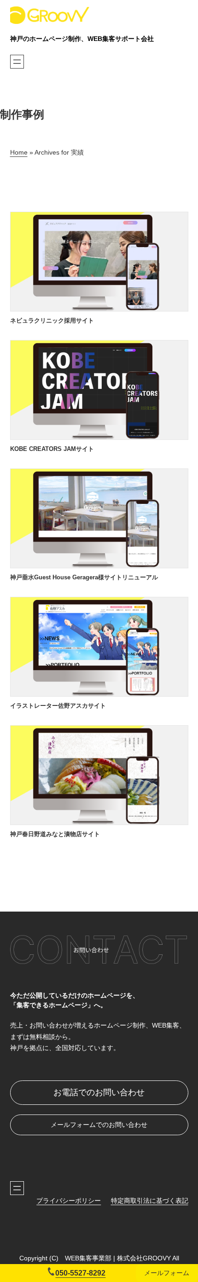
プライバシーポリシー (68, 1200)
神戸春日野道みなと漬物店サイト (55, 834)
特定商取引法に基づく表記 (149, 1200)
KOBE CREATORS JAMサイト (52, 449)
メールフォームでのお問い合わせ (99, 1124)
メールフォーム (166, 1272)
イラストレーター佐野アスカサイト (58, 706)
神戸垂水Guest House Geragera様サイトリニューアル (84, 577)
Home (19, 152)
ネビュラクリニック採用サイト (52, 321)
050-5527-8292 (80, 1273)
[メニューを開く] (17, 62)
